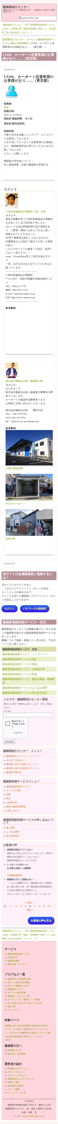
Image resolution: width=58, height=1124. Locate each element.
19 (44, 906)
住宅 (18, 1029)
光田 (6, 107)
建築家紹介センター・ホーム (18, 39)
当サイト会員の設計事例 (18, 982)
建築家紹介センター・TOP (16, 24)
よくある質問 (12, 831)
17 (35, 906)
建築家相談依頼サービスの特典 (19, 664)
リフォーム (10, 1029)
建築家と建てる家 (13, 1025)
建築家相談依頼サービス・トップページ (24, 654)
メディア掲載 (13, 1089)
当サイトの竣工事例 (16, 992)
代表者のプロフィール (17, 1068)
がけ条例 (9, 1036)
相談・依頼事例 (31, 934)
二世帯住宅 (26, 1029)
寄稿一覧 (11, 1006)
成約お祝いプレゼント (17, 964)
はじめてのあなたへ (16, 760)
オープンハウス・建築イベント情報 (23, 999)
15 (25, 906)
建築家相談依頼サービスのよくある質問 (24, 687)
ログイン (25, 32)
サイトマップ (30, 938)
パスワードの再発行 (35, 608)
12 (11, 906)
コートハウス (35, 1036)
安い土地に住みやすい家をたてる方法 (24, 1003)
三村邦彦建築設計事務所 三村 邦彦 (26, 211)
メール (8, 711)
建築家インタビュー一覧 (18, 996)
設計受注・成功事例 (16, 1053)
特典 (8, 794)
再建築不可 (25, 1032)
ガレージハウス (40, 1029)
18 (39, 906)
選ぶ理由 (10, 827)
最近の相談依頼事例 (16, 806)
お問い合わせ (12, 810)
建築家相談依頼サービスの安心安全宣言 (24, 692)
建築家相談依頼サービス (18, 786)
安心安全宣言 (12, 32)
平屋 (26, 1036)
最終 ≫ (30, 909)
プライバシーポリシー (17, 1075)
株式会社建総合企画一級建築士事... (25, 380)
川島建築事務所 (14, 875)
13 (16, 906)
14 (21, 906)
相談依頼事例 (30, 28)
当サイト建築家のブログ (18, 985)
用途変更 (18, 1036)
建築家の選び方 (13, 772)
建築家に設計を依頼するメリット (22, 764)
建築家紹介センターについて (20, 1078)
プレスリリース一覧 (16, 1092)
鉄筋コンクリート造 (41, 1032)
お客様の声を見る (41, 920)
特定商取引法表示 (15, 1085)
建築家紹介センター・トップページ (23, 755)
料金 (41, 28)
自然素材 (26, 1025)
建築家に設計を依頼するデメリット (23, 768)
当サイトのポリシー (16, 1071)
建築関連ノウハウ (15, 989)
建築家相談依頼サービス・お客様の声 (23, 669)
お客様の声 (16, 28)
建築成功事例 (13, 960)
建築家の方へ (14, 1050)
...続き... (8, 1039)
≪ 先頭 (28, 902)
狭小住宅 (43, 1025)
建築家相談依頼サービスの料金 (19, 674)
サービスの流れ (13, 790)
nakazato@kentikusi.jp (33, 1116)
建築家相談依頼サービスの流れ (19, 659)
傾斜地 (35, 1025)
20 (48, 906)
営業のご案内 (13, 1082)
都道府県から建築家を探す (19, 978)
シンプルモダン (12, 1032)
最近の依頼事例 (19, 43)
